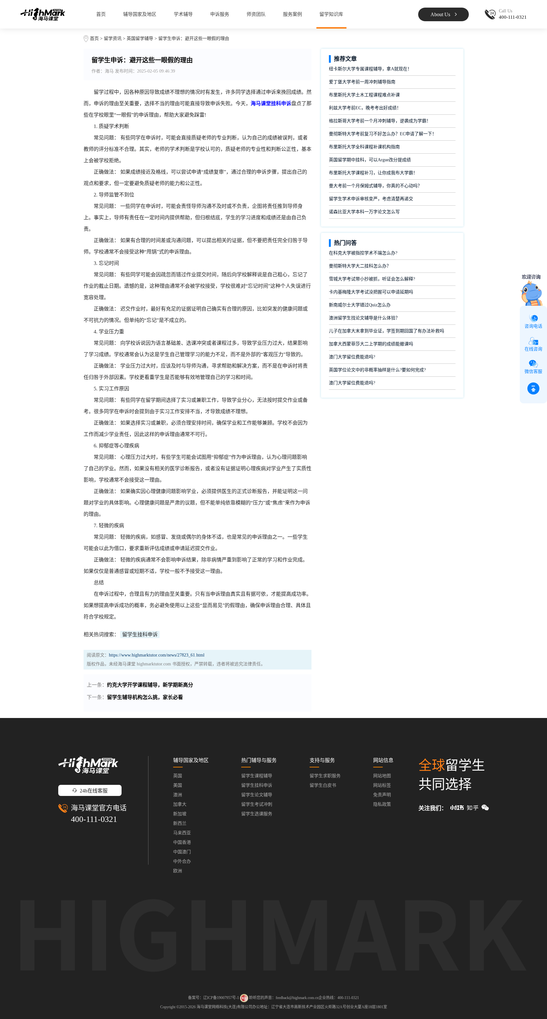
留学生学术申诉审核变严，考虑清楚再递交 (371, 198)
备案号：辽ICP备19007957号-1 (213, 998)
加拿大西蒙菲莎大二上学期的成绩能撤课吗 (371, 344)
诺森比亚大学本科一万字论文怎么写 (364, 211)
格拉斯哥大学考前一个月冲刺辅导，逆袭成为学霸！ (380, 121)
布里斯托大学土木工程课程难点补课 (364, 95)
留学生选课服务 (256, 813)
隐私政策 (382, 804)
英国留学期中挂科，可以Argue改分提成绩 (370, 159)
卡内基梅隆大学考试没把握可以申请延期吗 (371, 292)
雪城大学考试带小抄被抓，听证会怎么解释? (372, 279)
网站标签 (382, 785)
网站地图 (382, 775)
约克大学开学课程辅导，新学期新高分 (150, 685)
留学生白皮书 (323, 785)
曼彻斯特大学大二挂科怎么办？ (360, 266)
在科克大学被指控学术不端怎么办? (363, 253)
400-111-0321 (94, 819)
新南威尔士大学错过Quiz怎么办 (360, 305)
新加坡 (179, 813)
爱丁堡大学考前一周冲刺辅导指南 (362, 82)
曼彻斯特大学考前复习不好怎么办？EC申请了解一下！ (383, 133)
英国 (177, 775)
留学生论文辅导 (256, 794)
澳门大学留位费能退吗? (352, 357)
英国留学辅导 (140, 38)
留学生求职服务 (325, 775)
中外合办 (182, 861)
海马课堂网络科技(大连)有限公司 (224, 1007)
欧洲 (177, 870)
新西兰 (179, 823)
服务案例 (292, 14)
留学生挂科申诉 (140, 634)
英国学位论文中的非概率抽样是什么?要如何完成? (377, 370)
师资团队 (256, 14)
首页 (101, 14)
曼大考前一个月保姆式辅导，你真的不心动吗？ (375, 185)
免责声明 (382, 794)
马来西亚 (182, 832)
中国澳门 (182, 851)
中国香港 (182, 842)
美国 (177, 785)
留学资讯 (113, 38)
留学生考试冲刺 (256, 804)
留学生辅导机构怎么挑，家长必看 (145, 697)
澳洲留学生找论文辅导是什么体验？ (364, 318)
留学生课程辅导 (256, 775)
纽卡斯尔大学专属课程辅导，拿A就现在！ (370, 69)
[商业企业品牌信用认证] (244, 998)
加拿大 (179, 804)
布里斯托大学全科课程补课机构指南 (364, 146)
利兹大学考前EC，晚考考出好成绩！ (365, 108)
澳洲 (177, 794)
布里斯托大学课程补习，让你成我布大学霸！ (373, 172)
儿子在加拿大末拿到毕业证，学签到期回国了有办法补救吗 (386, 331)
